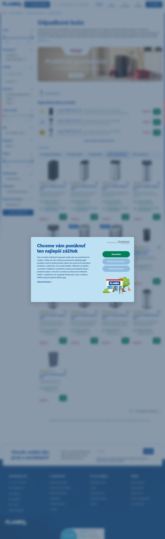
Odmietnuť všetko (116, 269)
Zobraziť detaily (44, 282)
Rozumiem (116, 254)
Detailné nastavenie (115, 261)
